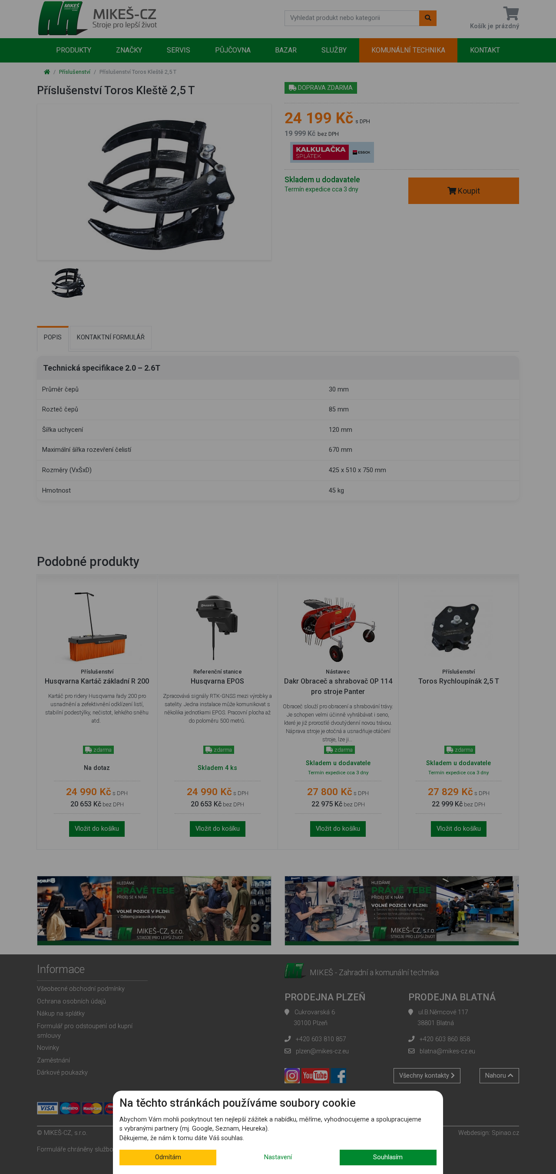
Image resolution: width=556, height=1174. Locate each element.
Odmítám (168, 1157)
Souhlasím (388, 1157)
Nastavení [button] (278, 1157)
